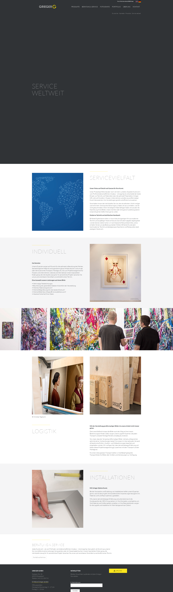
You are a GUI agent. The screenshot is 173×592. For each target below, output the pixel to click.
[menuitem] (75, 7)
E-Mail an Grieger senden (40, 582)
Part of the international (125, 1)
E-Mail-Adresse (76, 582)
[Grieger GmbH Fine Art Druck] (48, 7)
